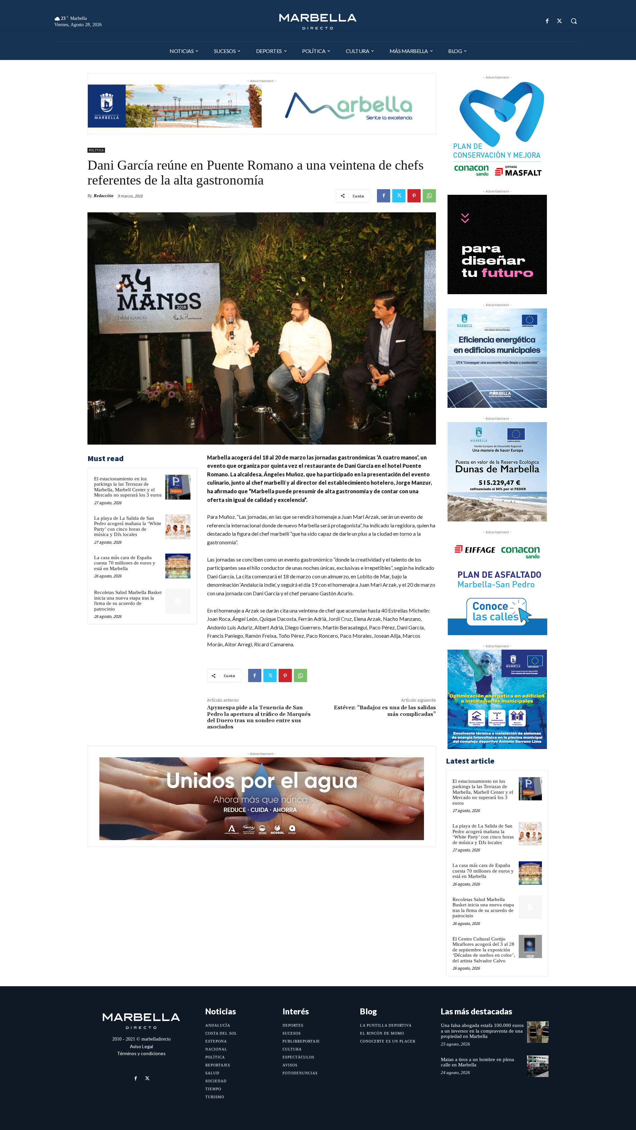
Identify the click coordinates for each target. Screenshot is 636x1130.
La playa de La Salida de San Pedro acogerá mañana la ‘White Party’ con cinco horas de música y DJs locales (127, 526)
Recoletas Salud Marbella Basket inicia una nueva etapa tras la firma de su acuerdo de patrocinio (128, 601)
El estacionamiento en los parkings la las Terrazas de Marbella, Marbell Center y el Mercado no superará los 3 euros (128, 487)
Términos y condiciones (141, 1053)
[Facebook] (547, 21)
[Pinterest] (414, 195)
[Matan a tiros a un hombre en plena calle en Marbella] (538, 1066)
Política (96, 150)
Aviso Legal (141, 1046)
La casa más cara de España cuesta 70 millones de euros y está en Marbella (124, 563)
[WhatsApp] (429, 195)
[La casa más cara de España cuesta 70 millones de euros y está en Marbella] (177, 566)
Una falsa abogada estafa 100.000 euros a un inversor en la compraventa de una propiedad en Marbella (482, 1031)
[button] (574, 21)
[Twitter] (559, 21)
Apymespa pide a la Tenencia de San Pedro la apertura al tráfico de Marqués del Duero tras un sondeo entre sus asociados (259, 717)
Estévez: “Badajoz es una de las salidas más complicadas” (385, 710)
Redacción (103, 195)
